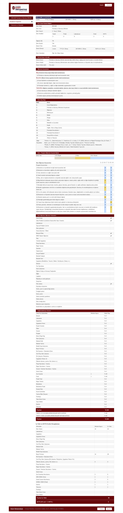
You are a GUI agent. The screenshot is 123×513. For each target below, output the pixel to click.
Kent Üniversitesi (17, 509)
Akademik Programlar (15, 21)
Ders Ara (109, 5)
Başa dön (109, 508)
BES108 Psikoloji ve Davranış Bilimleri (21, 18)
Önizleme (101, 508)
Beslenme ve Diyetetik (17, 25)
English (101, 5)
